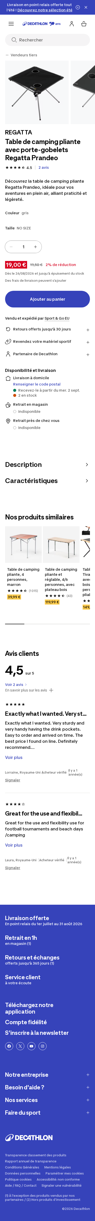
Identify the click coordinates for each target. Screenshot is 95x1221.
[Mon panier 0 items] (84, 24)
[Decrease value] (11, 247)
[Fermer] (86, 7)
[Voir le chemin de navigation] (7, 55)
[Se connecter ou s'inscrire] (72, 24)
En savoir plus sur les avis (26, 690)
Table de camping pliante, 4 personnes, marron (23, 577)
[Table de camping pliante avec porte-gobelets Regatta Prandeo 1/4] (37, 92)
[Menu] (11, 24)
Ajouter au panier (47, 299)
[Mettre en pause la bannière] (78, 7)
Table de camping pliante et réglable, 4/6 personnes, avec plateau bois (61, 579)
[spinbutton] (23, 247)
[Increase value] (35, 247)
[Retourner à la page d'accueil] (42, 24)
